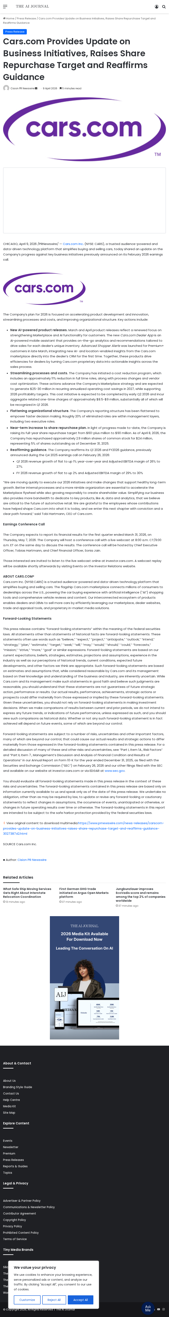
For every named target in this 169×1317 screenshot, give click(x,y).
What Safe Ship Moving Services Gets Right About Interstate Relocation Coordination (27, 893)
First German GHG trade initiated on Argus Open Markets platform (84, 893)
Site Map (9, 1113)
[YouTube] (158, 1309)
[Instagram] (163, 1309)
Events (7, 1141)
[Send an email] (36, 88)
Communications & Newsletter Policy (29, 1207)
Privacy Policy (12, 1226)
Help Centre (11, 1100)
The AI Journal (65, 1309)
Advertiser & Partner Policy (22, 1201)
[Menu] (5, 8)
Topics (7, 1173)
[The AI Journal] (32, 6)
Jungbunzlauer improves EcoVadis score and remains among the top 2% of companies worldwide (140, 895)
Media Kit (9, 1106)
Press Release (26, 18)
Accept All (80, 1300)
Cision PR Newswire (22, 88)
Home (10, 18)
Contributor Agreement (19, 1214)
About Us (9, 1081)
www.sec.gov (115, 771)
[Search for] (164, 8)
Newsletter (10, 1147)
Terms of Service (15, 1239)
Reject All (54, 1300)
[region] (53, 1285)
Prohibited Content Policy (21, 1233)
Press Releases (13, 1160)
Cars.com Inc (73, 244)
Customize (27, 1300)
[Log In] (157, 8)
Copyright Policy (14, 1220)
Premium (9, 1154)
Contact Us (11, 1094)
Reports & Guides (15, 1166)
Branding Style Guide (17, 1087)
